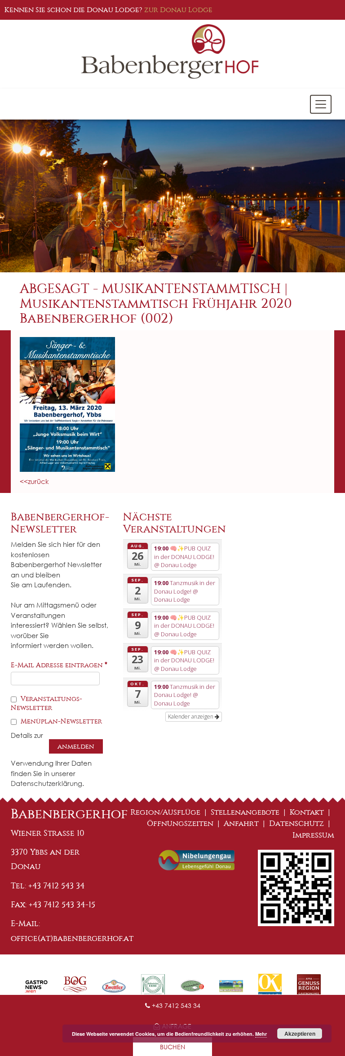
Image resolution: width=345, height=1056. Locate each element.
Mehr (261, 1033)
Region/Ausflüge (165, 812)
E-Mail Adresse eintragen (59, 665)
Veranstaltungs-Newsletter (46, 703)
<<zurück (34, 481)
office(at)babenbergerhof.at (72, 938)
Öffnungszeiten (180, 823)
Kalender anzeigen (191, 716)
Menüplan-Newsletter (60, 721)
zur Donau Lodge (178, 9)
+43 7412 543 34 (175, 1005)
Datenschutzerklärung (46, 783)
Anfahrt (241, 823)
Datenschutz (296, 823)
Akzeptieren (299, 1033)
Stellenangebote (245, 812)
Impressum (313, 835)
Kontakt (307, 812)
